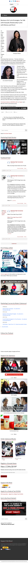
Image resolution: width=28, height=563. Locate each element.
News (16, 112)
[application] (14, 108)
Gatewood (25, 561)
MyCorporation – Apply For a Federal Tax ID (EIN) (12, 494)
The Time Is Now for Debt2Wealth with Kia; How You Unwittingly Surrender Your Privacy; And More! (13, 118)
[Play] (2, 108)
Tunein (20, 102)
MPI (3, 112)
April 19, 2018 (9, 112)
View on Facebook (20, 168)
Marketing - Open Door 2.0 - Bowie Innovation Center (15, 324)
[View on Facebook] (4, 212)
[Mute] (22, 108)
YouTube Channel (8, 133)
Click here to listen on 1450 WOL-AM (9, 102)
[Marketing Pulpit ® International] (13, 6)
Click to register (4, 274)
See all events (5, 326)
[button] (15, 377)
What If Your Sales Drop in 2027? (14, 217)
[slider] (25, 108)
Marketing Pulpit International (17, 161)
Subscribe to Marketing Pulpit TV (14, 374)
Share (25, 168)
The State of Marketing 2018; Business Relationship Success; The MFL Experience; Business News (14, 124)
